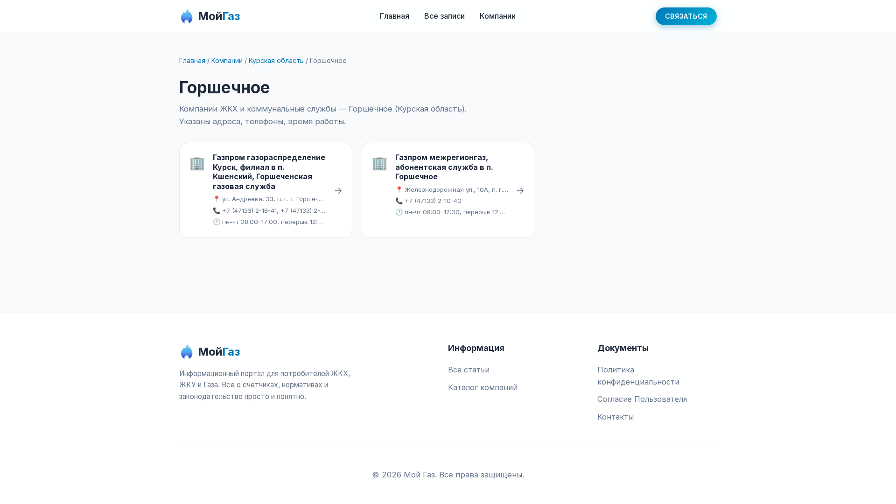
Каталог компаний (483, 387)
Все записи (444, 16)
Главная (394, 16)
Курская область (276, 60)
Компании (498, 16)
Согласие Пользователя (642, 399)
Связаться (686, 16)
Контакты (615, 416)
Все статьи (469, 369)
